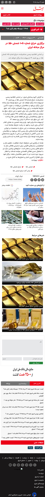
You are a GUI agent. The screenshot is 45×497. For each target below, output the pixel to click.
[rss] (34, 465)
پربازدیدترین (22, 383)
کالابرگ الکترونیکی (28, 24)
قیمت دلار (40, 24)
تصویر (29, 460)
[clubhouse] (14, 465)
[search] (2, 2)
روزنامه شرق (38, 15)
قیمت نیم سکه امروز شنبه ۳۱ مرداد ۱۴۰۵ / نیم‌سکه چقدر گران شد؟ (23, 389)
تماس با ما (41, 470)
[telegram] (42, 180)
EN (10, 2)
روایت (36, 460)
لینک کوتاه (18, 176)
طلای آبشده (38, 448)
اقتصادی (40, 38)
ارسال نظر (36, 363)
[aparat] (18, 465)
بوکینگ (30, 448)
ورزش (42, 460)
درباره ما (41, 473)
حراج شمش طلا (16, 167)
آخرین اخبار (36, 383)
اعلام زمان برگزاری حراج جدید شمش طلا (28, 259)
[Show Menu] (2, 7)
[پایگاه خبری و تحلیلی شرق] (38, 9)
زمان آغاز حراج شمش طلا (22, 170)
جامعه (31, 458)
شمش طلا (29, 167)
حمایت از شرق (39, 477)
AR (6, 2)
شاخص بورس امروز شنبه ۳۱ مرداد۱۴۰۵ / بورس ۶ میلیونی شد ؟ (24, 414)
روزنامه (8, 383)
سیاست (24, 458)
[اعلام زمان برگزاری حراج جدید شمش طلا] (22, 249)
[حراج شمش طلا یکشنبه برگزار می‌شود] (22, 273)
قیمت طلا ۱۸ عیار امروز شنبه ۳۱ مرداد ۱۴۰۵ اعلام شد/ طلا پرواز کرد (23, 418)
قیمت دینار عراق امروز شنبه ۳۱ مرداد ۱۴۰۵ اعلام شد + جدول (25, 433)
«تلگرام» (40, 160)
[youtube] (10, 465)
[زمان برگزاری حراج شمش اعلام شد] (22, 297)
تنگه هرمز (6, 24)
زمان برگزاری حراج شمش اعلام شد (30, 306)
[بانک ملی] (22, 376)
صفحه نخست (40, 458)
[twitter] (39, 180)
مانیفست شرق (39, 480)
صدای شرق (21, 460)
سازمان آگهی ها (39, 487)
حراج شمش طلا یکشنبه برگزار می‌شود (29, 282)
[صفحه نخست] (13, 2)
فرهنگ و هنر (8, 458)
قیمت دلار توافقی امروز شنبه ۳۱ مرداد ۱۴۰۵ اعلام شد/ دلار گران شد (23, 422)
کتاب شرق (7, 15)
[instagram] (30, 465)
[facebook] (35, 180)
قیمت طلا (15, 24)
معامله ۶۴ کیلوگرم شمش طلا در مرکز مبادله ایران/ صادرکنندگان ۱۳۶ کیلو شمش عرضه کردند (25, 330)
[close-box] (3, 29)
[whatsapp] (31, 179)
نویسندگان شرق (39, 483)
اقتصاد (17, 458)
